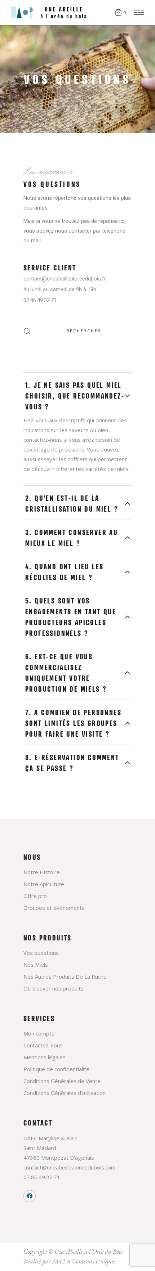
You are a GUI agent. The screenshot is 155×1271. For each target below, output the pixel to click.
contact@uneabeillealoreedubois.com (69, 1167)
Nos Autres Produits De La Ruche (65, 976)
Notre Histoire (41, 872)
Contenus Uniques (94, 1261)
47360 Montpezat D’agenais (58, 1157)
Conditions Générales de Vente (62, 1080)
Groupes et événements (54, 907)
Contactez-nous (43, 1045)
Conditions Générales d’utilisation (64, 1092)
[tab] (77, 392)
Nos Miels (35, 964)
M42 (58, 1261)
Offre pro (35, 895)
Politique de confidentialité (56, 1069)
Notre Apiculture (43, 884)
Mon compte (39, 1033)
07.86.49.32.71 (41, 1177)
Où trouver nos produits (53, 988)
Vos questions (41, 952)
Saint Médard (39, 1147)
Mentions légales (44, 1057)
